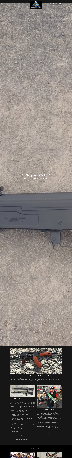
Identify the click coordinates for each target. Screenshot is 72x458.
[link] (36, 1)
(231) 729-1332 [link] (57, 4)
